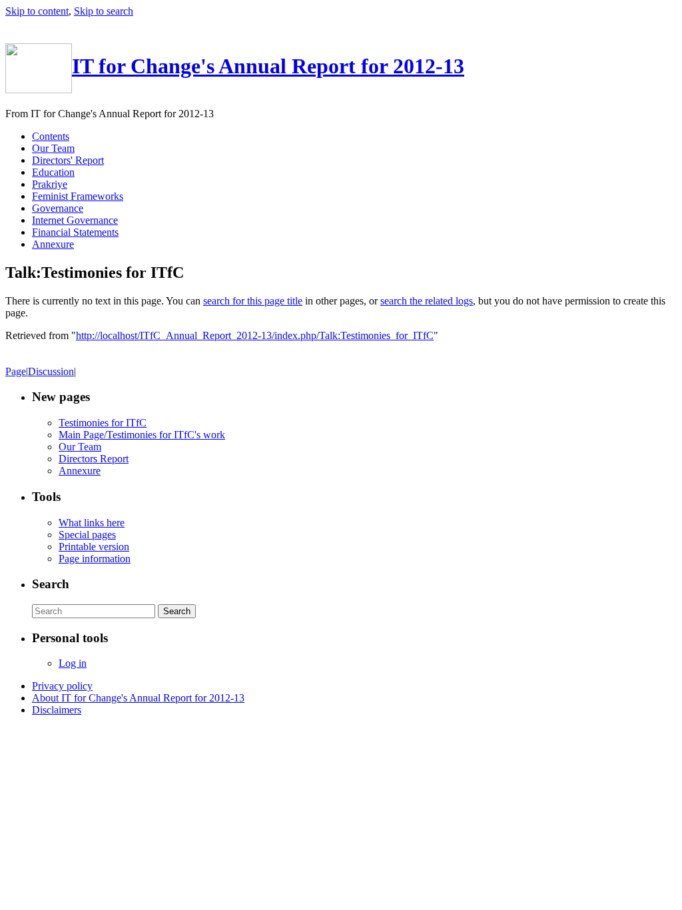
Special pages (87, 534)
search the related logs (426, 300)
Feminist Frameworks (77, 196)
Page (15, 371)
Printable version (94, 546)
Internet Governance (75, 220)
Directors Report (94, 458)
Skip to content (37, 11)
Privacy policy (62, 685)
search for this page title (252, 300)
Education (53, 172)
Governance (57, 208)
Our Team (53, 148)
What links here (92, 522)
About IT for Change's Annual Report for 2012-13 (138, 697)
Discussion (51, 371)
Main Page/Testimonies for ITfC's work (142, 434)
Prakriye (49, 184)
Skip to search (103, 11)
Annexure (53, 244)
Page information (95, 558)
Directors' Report (68, 160)
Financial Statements (75, 232)
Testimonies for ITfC (103, 422)
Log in (73, 663)
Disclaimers (56, 709)
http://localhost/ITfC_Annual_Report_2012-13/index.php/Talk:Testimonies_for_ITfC (255, 335)
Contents (50, 136)
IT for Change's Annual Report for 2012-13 (268, 66)
